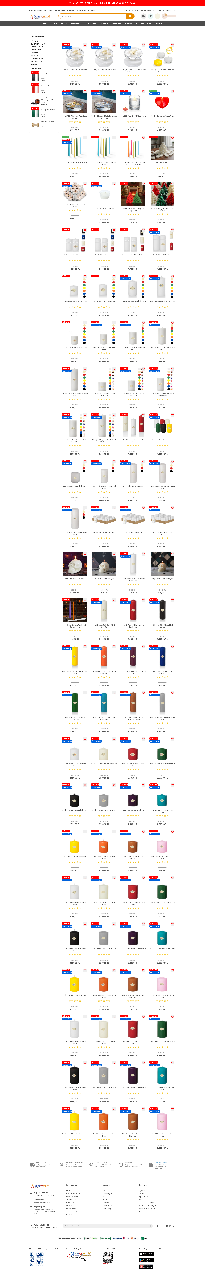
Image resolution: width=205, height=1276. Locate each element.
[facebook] (158, 1226)
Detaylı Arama (60, 10)
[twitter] (163, 1226)
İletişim (51, 10)
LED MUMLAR (91, 24)
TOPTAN (159, 24)
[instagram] (174, 10)
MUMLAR (46, 24)
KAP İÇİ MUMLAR (77, 24)
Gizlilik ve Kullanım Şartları (148, 1203)
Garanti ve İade (81, 10)
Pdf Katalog (92, 10)
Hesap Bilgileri (42, 10)
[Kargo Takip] (143, 16)
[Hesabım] (157, 16)
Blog (140, 1211)
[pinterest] (170, 1226)
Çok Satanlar (36, 68)
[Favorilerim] (150, 16)
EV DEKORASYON (131, 24)
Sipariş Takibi (143, 1197)
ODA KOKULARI (146, 24)
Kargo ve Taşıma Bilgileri (147, 1205)
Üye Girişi (32, 10)
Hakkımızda (71, 10)
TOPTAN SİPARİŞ (161, 1163)
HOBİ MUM (104, 24)
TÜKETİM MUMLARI (60, 24)
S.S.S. (141, 1200)
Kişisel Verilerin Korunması (148, 1208)
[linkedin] (172, 1226)
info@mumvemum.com (163, 10)
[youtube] (166, 1226)
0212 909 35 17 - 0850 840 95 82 (139, 10)
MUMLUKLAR (116, 24)
